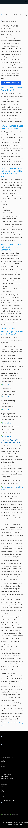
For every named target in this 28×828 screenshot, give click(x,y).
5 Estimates (12, 8)
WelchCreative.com (17, 824)
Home (2, 15)
